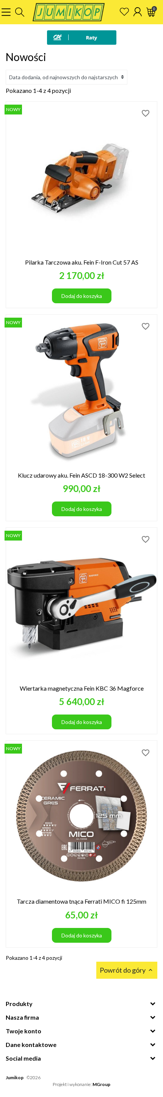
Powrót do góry (127, 970)
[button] (20, 12)
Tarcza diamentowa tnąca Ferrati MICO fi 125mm (81, 901)
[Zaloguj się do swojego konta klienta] (137, 12)
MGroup (101, 1084)
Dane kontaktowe (31, 1044)
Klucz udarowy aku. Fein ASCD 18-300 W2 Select (81, 475)
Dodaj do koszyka (81, 296)
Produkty (19, 1003)
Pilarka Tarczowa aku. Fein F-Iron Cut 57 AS (81, 262)
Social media (23, 1058)
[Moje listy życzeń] (124, 12)
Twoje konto (23, 1030)
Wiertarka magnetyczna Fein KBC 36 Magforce (82, 688)
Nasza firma (22, 1017)
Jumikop (15, 1077)
